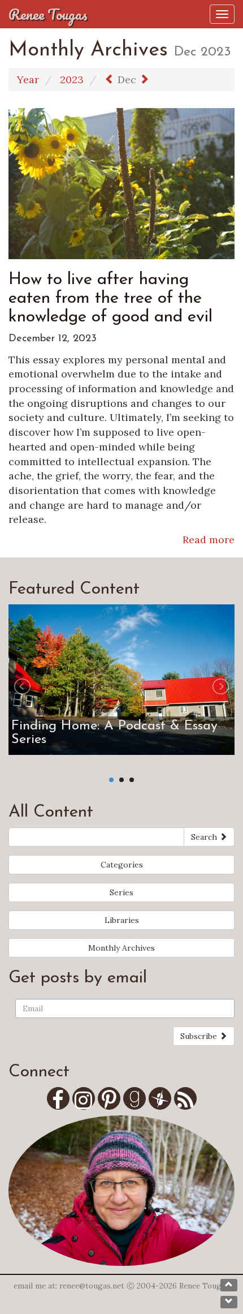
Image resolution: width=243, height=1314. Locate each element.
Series (121, 892)
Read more (209, 539)
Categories (122, 865)
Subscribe (199, 1036)
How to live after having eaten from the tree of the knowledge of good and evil (110, 298)
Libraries (122, 920)
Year (28, 79)
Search (205, 837)
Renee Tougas (48, 14)
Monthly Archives (121, 948)
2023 (72, 79)
